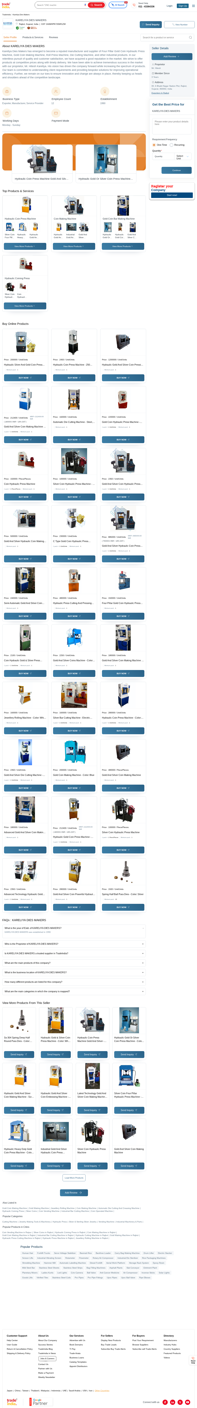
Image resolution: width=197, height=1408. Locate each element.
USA (85, 1390)
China (17, 1390)
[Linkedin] (172, 1402)
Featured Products (172, 1353)
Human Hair (27, 1253)
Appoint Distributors (78, 1366)
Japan (9, 1390)
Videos (167, 1357)
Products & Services (32, 37)
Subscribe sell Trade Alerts (144, 1349)
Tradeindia (6, 15)
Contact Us (43, 1364)
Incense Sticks (148, 1273)
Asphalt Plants (115, 1268)
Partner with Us (45, 1368)
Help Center (12, 1340)
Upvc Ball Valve (128, 1277)
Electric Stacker (165, 1253)
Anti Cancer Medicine (109, 1273)
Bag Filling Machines (96, 1268)
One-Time (162, 145)
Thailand (35, 1390)
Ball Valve (91, 1273)
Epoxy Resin (158, 1263)
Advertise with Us (77, 1340)
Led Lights (62, 1273)
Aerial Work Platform (115, 1263)
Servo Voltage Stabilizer (65, 1253)
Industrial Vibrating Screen (49, 1258)
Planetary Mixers (29, 1273)
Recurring (179, 145)
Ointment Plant (150, 1268)
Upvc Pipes (112, 1277)
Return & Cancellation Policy (20, 1349)
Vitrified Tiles (42, 1277)
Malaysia (45, 1390)
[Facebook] (165, 1402)
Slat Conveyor (132, 1268)
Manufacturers (170, 1340)
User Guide (12, 1345)
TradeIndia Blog (45, 1349)
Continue (176, 170)
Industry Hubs (170, 1345)
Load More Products (74, 1178)
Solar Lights (164, 1273)
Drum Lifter (149, 1253)
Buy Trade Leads (109, 1345)
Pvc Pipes (79, 1277)
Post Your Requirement (143, 1340)
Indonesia (55, 1390)
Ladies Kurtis (47, 1273)
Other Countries (102, 1390)
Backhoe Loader (103, 1253)
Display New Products (111, 1340)
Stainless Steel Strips (72, 1268)
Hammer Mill (50, 1263)
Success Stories (45, 1345)
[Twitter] (180, 1402)
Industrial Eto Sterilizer (128, 1258)
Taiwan (25, 1390)
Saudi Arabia (74, 1390)
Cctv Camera (77, 1273)
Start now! (172, 195)
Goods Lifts (27, 1277)
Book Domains (76, 1345)
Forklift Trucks (43, 1253)
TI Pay (72, 1349)
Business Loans (77, 1357)
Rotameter (70, 1258)
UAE (65, 1390)
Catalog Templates (78, 1362)
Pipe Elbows (144, 1277)
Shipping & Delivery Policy (18, 1353)
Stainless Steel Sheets (49, 1268)
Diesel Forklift (96, 1263)
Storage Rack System (139, 1263)
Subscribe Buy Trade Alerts (113, 1349)
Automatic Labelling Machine (73, 1263)
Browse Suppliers (140, 1345)
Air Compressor (130, 1273)
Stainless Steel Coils (61, 1277)
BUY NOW (23, 378)
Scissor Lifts (27, 1258)
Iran (90, 1390)
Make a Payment (46, 1373)
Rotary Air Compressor (103, 1258)
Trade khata (75, 1353)
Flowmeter (84, 1258)
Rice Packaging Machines (154, 1258)
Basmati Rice (86, 1253)
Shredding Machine (31, 1263)
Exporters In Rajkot (160, 93)
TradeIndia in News (47, 1353)
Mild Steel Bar (28, 1268)
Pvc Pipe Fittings (95, 1277)
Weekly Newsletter (46, 1377)
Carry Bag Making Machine (127, 1253)
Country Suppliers (172, 1349)
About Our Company (47, 1340)
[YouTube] (187, 1402)
